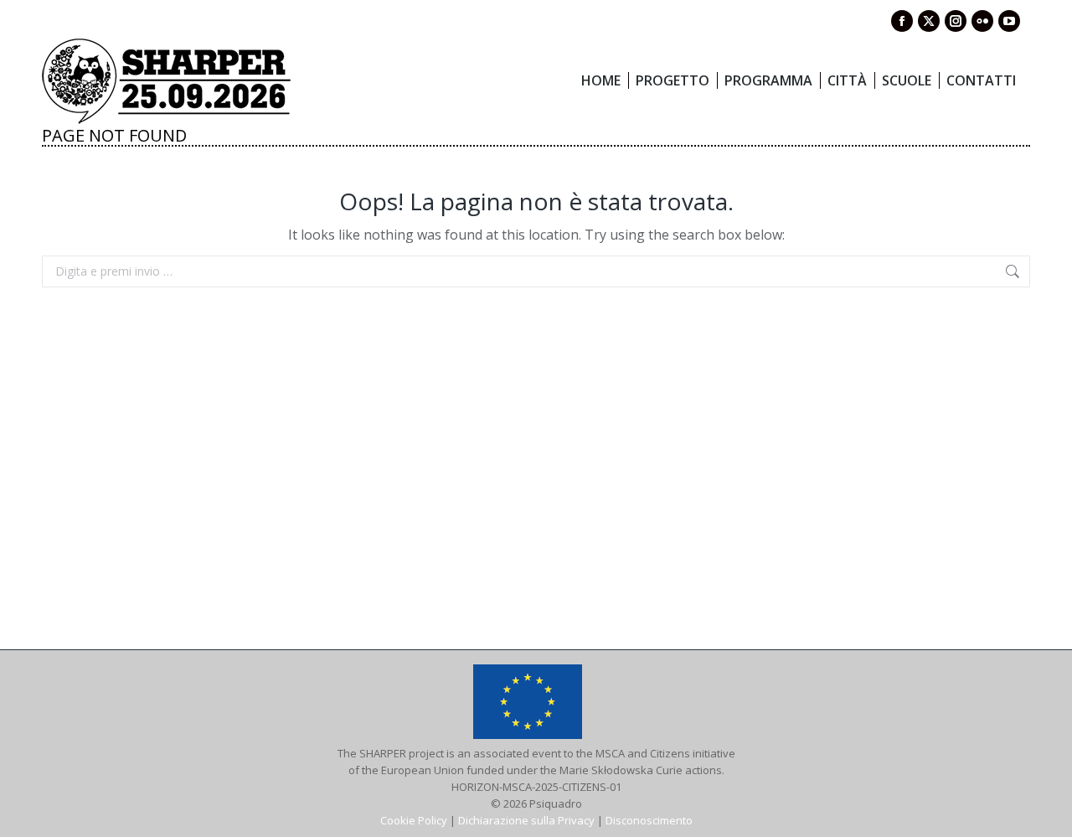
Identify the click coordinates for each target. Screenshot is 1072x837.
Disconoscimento (649, 820)
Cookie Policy (413, 820)
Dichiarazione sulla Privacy (526, 820)
